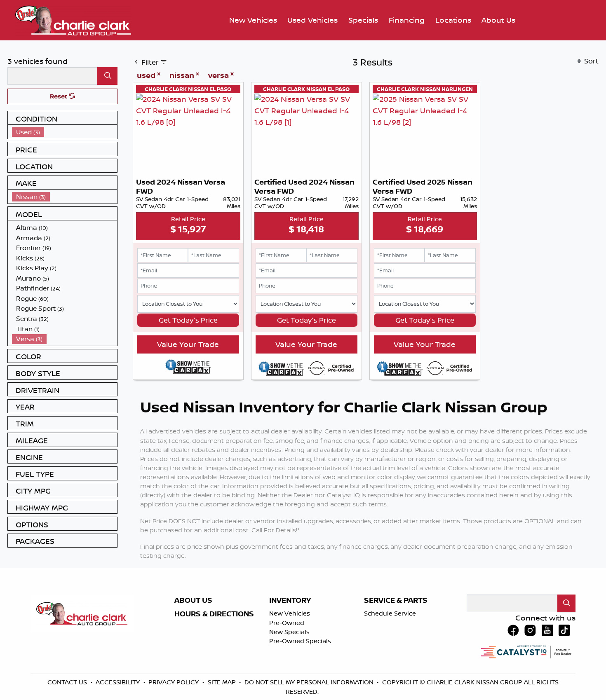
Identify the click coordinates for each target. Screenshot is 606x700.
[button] (253, 20)
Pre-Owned (286, 622)
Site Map (222, 682)
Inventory (290, 600)
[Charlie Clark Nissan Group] (73, 19)
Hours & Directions (214, 614)
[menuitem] (64, 132)
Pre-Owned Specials (300, 641)
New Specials (289, 631)
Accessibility (118, 682)
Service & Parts (395, 600)
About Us (193, 600)
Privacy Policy (174, 682)
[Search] (107, 76)
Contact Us (68, 682)
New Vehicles (289, 613)
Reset (59, 96)
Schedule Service (390, 613)
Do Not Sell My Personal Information (309, 682)
